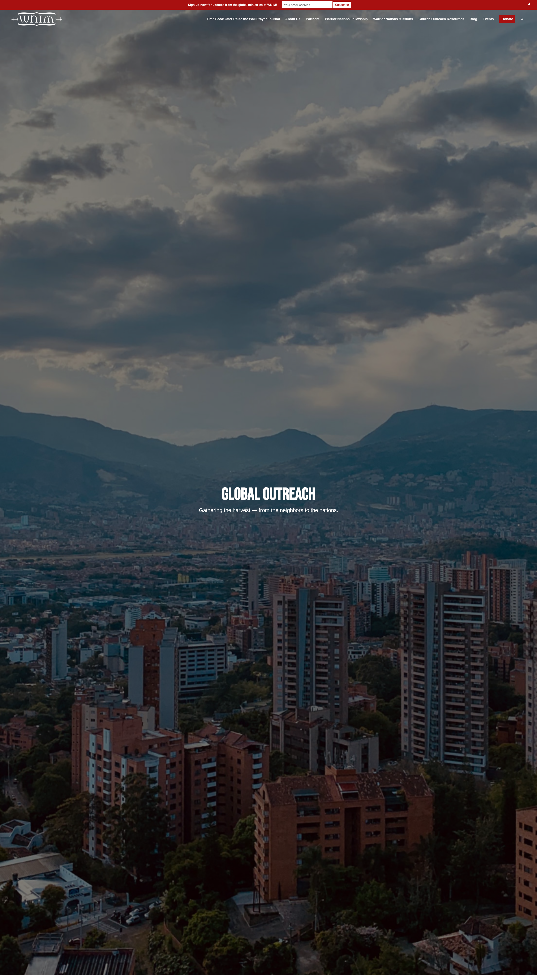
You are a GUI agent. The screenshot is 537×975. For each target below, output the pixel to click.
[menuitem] (244, 19)
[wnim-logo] (37, 19)
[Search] (522, 19)
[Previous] (9, 497)
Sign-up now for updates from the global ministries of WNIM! (232, 5)
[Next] (527, 497)
